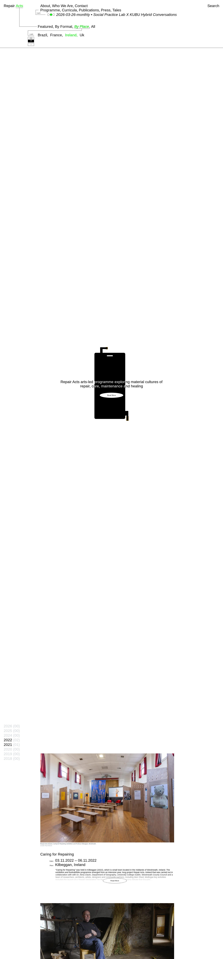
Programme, (50, 10)
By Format (63, 26)
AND (31, 38)
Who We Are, (63, 6)
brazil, (43, 35)
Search (213, 6)
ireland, (72, 35)
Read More (111, 395)
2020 (12, 749)
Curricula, (70, 10)
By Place (81, 26)
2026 (12, 726)
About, (45, 6)
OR (31, 41)
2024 (12, 735)
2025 (12, 731)
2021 (12, 745)
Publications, (89, 10)
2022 (12, 740)
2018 (12, 758)
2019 (12, 754)
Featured (45, 26)
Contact (81, 6)
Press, (106, 10)
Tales (116, 10)
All (93, 26)
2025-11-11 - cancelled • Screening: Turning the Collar (101, 15)
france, (57, 35)
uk (82, 35)
